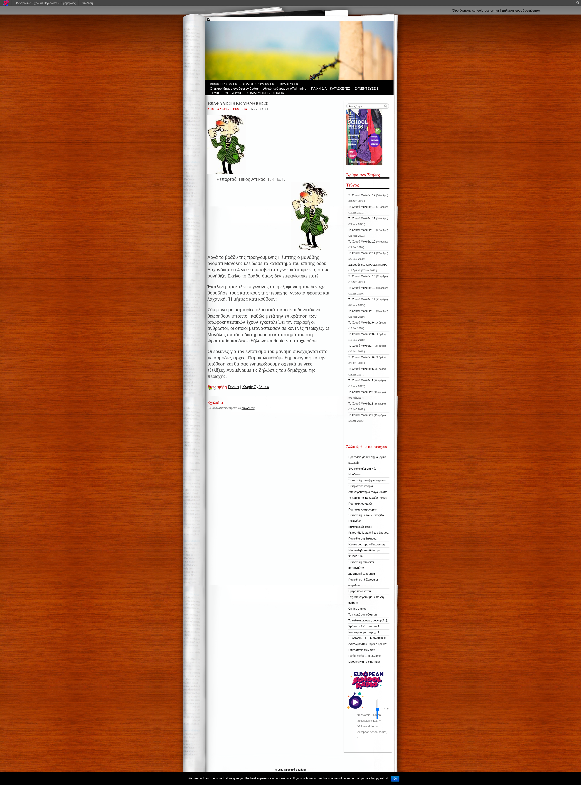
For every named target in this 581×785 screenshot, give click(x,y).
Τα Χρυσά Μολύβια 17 (361, 218)
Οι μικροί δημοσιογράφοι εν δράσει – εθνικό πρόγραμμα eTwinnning (258, 88)
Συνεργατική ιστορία (360, 486)
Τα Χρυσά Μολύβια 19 (361, 195)
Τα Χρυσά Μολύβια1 (360, 415)
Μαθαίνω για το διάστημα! (364, 661)
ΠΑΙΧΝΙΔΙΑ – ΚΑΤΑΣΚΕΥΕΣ (330, 88)
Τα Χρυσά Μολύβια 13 (361, 276)
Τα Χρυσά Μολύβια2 (360, 403)
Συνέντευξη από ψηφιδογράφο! (367, 480)
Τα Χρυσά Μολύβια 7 (361, 345)
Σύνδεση (87, 3)
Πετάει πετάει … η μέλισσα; (364, 655)
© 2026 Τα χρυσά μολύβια (290, 769)
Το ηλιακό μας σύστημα (362, 614)
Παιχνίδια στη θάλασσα (362, 538)
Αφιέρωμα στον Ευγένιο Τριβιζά (367, 644)
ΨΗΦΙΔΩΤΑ (355, 556)
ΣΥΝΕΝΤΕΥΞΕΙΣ (367, 88)
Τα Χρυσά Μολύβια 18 (361, 207)
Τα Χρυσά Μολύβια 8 (361, 334)
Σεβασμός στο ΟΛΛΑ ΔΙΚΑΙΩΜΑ (367, 264)
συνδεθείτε (248, 408)
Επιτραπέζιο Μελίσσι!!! (361, 650)
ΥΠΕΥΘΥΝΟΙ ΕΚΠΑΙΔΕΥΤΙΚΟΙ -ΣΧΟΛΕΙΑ (254, 93)
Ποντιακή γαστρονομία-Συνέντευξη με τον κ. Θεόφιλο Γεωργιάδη (366, 515)
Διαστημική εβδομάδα (361, 573)
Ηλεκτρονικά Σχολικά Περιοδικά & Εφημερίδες (45, 3)
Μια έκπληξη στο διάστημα (364, 550)
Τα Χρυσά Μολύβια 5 (361, 368)
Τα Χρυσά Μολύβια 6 (361, 357)
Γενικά (233, 387)
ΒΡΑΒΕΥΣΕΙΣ (289, 84)
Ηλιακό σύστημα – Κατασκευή (366, 544)
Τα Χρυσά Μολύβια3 (360, 392)
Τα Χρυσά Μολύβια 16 (361, 230)
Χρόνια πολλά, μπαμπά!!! (363, 626)
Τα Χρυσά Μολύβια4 (360, 380)
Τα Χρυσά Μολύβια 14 (361, 253)
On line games (357, 608)
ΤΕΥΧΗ (215, 93)
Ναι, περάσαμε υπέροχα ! (363, 632)
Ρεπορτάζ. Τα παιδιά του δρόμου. (368, 532)
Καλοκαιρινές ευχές (360, 526)
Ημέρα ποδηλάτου (359, 591)
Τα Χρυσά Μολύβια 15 (361, 241)
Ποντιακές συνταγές (360, 503)
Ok (395, 778)
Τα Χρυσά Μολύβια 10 (361, 311)
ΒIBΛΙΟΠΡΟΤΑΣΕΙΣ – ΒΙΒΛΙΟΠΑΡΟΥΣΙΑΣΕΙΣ (242, 84)
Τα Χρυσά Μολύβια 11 (361, 299)
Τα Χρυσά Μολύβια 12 (361, 287)
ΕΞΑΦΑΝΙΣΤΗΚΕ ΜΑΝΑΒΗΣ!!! (367, 638)
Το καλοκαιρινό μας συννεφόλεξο (368, 620)
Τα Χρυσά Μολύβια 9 (361, 322)
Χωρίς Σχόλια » (255, 387)
